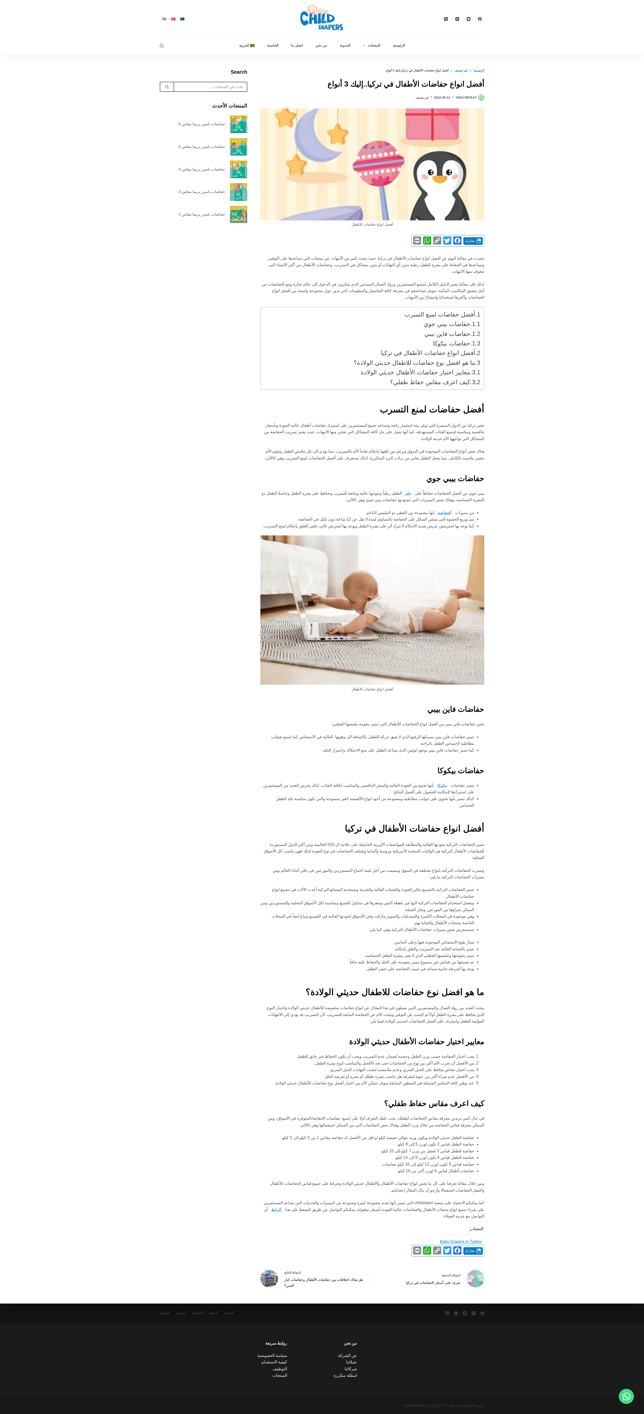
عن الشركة (347, 1355)
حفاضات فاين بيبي (447, 333)
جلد (408, 493)
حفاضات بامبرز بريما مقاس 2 (202, 214)
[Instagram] (468, 19)
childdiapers (414, 1405)
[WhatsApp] (456, 1313)
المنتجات (374, 45)
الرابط (276, 1209)
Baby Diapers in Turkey (461, 1241)
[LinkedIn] (447, 1313)
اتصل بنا (297, 45)
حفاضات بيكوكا (451, 343)
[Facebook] (480, 19)
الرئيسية (399, 45)
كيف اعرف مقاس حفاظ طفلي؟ (430, 382)
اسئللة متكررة (345, 1375)
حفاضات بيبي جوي (447, 324)
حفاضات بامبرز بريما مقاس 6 (202, 124)
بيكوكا (441, 785)
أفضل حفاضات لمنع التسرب (440, 314)
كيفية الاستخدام (274, 1362)
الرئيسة (229, 1313)
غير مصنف (422, 97)
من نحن (321, 45)
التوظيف (280, 1369)
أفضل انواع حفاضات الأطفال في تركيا (428, 352)
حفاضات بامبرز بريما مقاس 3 (202, 191)
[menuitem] (247, 45)
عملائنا (351, 1362)
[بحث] (162, 46)
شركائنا (351, 1369)
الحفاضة (444, 512)
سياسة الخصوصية (272, 1355)
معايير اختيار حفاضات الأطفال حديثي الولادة (415, 372)
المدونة (345, 45)
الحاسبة (272, 45)
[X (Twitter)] (446, 19)
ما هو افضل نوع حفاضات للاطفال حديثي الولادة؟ (414, 362)
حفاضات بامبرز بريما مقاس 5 (202, 146)
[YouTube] (457, 19)
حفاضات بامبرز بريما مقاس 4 (202, 169)
